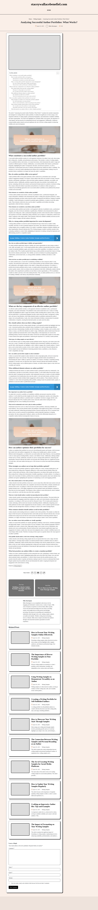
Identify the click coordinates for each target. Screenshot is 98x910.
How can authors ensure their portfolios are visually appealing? (24, 105)
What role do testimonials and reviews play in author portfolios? (24, 96)
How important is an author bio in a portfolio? (21, 94)
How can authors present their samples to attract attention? (23, 91)
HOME (49, 10)
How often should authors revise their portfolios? (22, 101)
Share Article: (26, 572)
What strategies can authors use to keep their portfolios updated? (25, 99)
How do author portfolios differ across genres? (21, 77)
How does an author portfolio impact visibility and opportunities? (24, 83)
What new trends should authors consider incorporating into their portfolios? (26, 102)
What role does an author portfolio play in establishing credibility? (25, 84)
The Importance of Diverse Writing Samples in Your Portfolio (41, 656)
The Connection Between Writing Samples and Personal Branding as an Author (44, 741)
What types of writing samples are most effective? (22, 89)
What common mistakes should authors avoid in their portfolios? (25, 104)
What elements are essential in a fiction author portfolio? (23, 78)
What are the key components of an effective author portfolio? (24, 86)
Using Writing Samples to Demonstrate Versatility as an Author (43, 679)
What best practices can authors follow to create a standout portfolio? (26, 109)
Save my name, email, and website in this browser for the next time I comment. (30, 883)
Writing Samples (17, 565)
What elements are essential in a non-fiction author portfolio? (24, 80)
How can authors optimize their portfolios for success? (22, 98)
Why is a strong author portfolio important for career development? (26, 81)
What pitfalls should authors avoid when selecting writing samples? (25, 107)
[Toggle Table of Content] (57, 73)
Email (10, 872)
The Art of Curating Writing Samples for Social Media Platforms (42, 764)
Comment (11, 848)
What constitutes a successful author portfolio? (20, 75)
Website (10, 878)
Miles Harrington (53, 26)
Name (10, 867)
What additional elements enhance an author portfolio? (23, 93)
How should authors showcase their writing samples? (22, 88)
